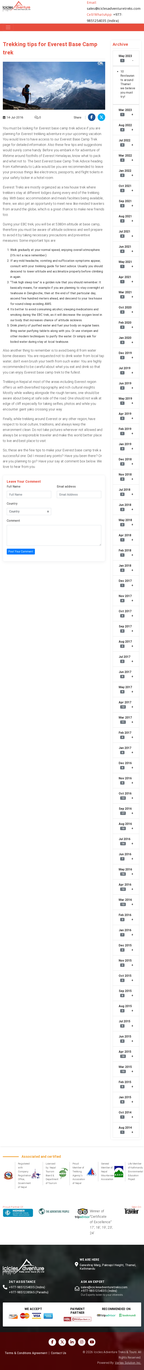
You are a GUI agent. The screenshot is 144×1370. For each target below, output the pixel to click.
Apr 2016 (125, 887)
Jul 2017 (124, 659)
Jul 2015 (124, 1023)
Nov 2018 (125, 476)
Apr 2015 (125, 1054)
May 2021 (125, 264)
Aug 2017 (125, 643)
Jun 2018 (125, 507)
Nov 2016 (125, 780)
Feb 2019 (125, 431)
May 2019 (125, 400)
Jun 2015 (125, 1038)
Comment (13, 520)
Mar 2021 (125, 294)
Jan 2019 (125, 446)
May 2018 (125, 522)
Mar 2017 (125, 719)
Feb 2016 (125, 917)
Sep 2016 (125, 811)
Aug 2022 (125, 127)
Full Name (13, 486)
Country (12, 503)
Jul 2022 (124, 142)
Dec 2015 (125, 947)
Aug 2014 (125, 1130)
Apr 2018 (125, 537)
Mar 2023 (125, 112)
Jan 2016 (125, 932)
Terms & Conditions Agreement (26, 1353)
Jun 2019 (125, 385)
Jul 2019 (124, 370)
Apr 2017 (125, 704)
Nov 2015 (125, 962)
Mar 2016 (125, 902)
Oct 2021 (125, 188)
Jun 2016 (125, 856)
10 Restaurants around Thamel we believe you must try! (127, 84)
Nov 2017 (125, 598)
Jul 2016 (124, 841)
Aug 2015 (125, 1008)
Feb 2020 (125, 325)
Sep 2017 (125, 628)
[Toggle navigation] (8, 27)
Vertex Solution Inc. (128, 1363)
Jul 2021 (124, 233)
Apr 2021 (125, 279)
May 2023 (125, 58)
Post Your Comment (20, 551)
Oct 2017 (125, 613)
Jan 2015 (125, 1099)
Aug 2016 (125, 826)
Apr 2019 (125, 416)
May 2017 (125, 689)
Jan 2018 (125, 568)
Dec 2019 (125, 355)
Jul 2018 (124, 492)
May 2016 (125, 871)
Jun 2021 (125, 249)
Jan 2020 (125, 340)
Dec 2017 (125, 583)
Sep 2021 (125, 203)
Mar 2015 (125, 1069)
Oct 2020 (125, 309)
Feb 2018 (125, 552)
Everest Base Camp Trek (78, 139)
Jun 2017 (125, 674)
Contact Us (58, 1353)
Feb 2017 (125, 735)
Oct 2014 (125, 1114)
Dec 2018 (125, 461)
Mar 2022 (125, 157)
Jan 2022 (125, 173)
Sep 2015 (125, 993)
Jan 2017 (125, 750)
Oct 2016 (125, 795)
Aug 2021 (125, 218)
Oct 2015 (125, 978)
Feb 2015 (125, 1084)
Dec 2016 (125, 765)
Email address (66, 486)
